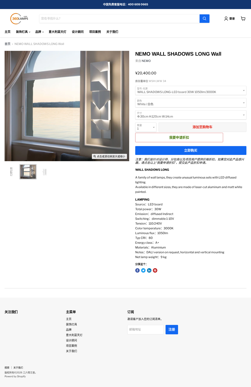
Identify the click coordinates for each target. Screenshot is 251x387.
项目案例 (95, 32)
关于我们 (112, 32)
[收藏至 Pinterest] (155, 270)
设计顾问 (78, 32)
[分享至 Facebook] (137, 270)
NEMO (146, 61)
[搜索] (204, 18)
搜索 (7, 367)
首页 (7, 44)
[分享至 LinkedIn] (149, 270)
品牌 (38, 32)
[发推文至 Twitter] (143, 270)
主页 (7, 32)
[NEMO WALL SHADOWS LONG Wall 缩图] (11, 171)
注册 (171, 329)
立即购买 (190, 150)
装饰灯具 (22, 32)
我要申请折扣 (179, 137)
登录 (232, 18)
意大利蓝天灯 (57, 32)
